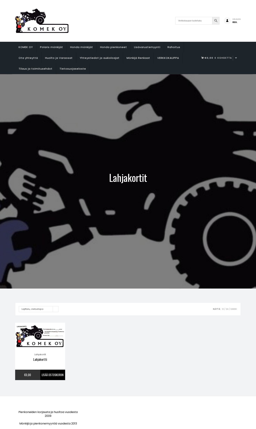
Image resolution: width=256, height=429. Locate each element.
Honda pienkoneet (113, 47)
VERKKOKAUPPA (168, 58)
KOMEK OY (26, 47)
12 (223, 309)
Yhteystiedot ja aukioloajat (99, 58)
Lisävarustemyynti (147, 47)
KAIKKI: (234, 309)
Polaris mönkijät (51, 47)
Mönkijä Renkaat (138, 58)
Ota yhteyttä (28, 58)
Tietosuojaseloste (73, 68)
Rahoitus (174, 47)
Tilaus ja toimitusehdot (35, 68)
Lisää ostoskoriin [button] (53, 375)
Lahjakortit (40, 354)
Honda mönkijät (81, 47)
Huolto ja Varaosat (59, 58)
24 (227, 309)
